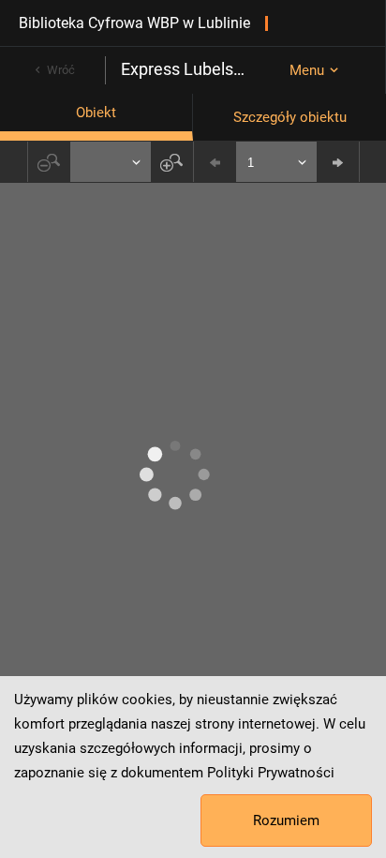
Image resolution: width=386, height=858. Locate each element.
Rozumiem (286, 820)
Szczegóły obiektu (290, 117)
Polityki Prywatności (270, 772)
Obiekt (96, 112)
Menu (307, 70)
